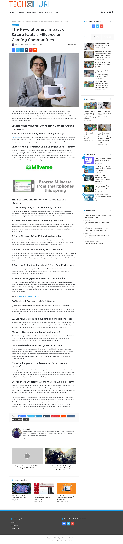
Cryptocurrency (31, 12)
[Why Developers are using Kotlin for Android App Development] (66, 488)
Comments (107, 37)
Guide (56, 12)
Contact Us (14, 525)
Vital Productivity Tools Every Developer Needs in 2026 (102, 64)
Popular (96, 37)
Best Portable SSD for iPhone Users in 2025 (104, 113)
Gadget (40, 12)
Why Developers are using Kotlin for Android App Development (65, 497)
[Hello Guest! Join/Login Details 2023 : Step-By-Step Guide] (89, 188)
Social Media (48, 12)
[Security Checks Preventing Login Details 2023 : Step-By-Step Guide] (89, 178)
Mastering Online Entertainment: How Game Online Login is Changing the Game (90, 115)
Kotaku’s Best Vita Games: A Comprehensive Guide (21, 496)
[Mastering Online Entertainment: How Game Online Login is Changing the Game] (89, 84)
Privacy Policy (15, 528)
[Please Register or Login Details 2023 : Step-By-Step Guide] (89, 160)
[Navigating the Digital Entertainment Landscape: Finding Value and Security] (89, 73)
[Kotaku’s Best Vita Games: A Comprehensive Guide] (21, 488)
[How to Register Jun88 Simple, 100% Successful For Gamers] (89, 169)
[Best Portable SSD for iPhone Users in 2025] (89, 46)
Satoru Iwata (16, 137)
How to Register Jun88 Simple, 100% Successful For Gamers (103, 168)
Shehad (17, 44)
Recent (86, 37)
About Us (13, 522)
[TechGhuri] (29, 4)
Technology (21, 12)
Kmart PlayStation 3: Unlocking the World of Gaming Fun (42, 497)
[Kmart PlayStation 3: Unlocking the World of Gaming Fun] (44, 488)
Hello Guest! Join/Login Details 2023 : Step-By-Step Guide (102, 188)
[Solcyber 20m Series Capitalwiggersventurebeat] (89, 197)
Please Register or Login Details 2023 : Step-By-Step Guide (103, 160)
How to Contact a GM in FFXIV (29, 296)
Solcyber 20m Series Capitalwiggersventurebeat (103, 196)
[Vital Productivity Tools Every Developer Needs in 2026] (89, 64)
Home (13, 12)
